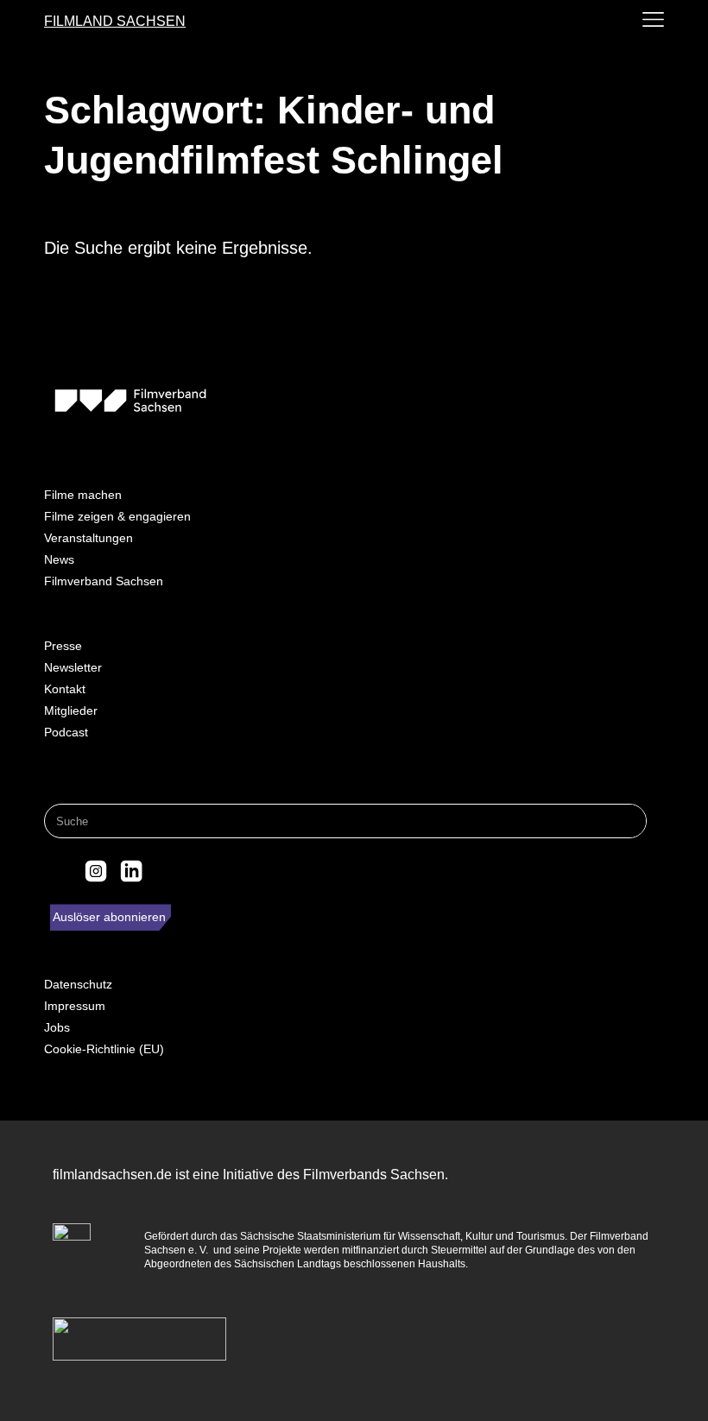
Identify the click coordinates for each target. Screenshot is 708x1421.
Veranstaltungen (88, 538)
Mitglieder (71, 710)
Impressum (74, 1006)
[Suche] (628, 821)
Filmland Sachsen (115, 21)
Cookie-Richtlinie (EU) (104, 1049)
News (59, 559)
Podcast (66, 732)
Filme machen (83, 495)
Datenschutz (78, 984)
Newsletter (73, 667)
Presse (63, 646)
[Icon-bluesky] (59, 871)
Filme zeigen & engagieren (117, 516)
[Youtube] (166, 871)
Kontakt (64, 689)
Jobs (57, 1027)
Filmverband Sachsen (103, 581)
